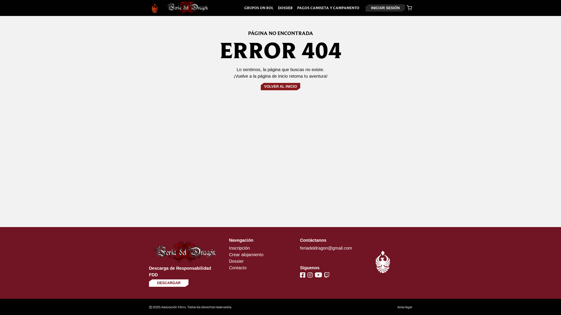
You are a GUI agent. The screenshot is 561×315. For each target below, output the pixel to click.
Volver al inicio (280, 86)
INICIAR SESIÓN (385, 8)
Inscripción (239, 248)
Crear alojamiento (246, 254)
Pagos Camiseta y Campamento (328, 8)
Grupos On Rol (258, 8)
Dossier (285, 8)
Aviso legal (404, 307)
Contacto (238, 267)
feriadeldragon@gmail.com (326, 248)
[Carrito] (409, 7)
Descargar (169, 283)
